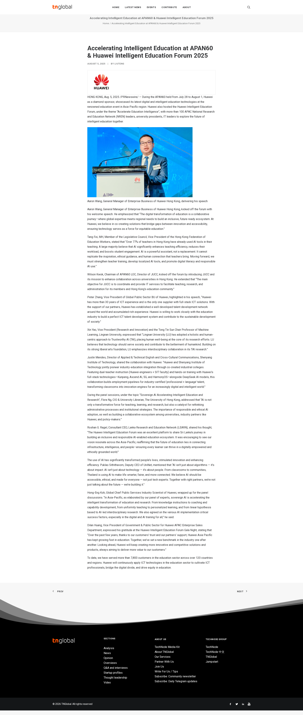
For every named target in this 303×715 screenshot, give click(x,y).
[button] (248, 7)
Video (107, 682)
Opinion (108, 658)
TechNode (212, 647)
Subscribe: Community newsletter (175, 676)
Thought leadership (115, 677)
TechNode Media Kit (167, 647)
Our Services (162, 656)
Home (115, 7)
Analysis (109, 648)
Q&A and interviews (116, 667)
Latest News (133, 7)
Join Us (159, 666)
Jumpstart (212, 661)
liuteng (119, 64)
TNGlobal (211, 656)
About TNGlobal (164, 652)
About (187, 7)
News (107, 653)
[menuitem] (116, 7)
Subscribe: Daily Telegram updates (176, 681)
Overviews (110, 663)
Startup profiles (113, 672)
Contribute (169, 7)
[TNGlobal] (62, 7)
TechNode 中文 (215, 652)
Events (151, 7)
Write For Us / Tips (166, 671)
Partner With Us (164, 661)
